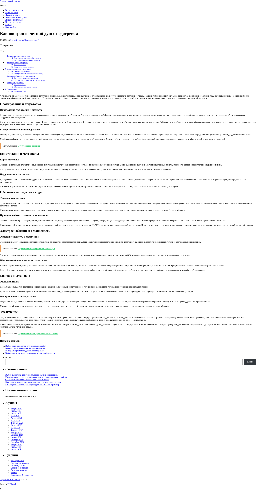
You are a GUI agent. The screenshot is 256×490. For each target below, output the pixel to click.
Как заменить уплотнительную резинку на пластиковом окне (33, 382)
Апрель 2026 (16, 418)
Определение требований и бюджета (27, 58)
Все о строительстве (14, 10)
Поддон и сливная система (24, 67)
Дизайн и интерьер (14, 20)
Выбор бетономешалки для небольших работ (25, 346)
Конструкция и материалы (17, 62)
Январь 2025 (16, 432)
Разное (8, 24)
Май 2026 (15, 416)
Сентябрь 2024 (17, 442)
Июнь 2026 (16, 413)
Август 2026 (16, 408)
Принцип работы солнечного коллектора (29, 74)
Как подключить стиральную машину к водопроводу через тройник (36, 377)
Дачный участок (12, 15)
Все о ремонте (11, 12)
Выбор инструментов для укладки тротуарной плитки (30, 353)
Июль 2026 (16, 411)
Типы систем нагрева (22, 71)
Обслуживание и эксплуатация (25, 87)
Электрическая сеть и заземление (26, 78)
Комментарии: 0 (31, 40)
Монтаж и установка (15, 82)
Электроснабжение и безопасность (21, 76)
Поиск (8, 357)
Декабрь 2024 (17, 435)
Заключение (12, 89)
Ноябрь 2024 (16, 437)
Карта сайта (10, 27)
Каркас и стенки (20, 65)
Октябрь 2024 (17, 440)
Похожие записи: (20, 91)
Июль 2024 (16, 447)
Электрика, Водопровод (16, 17)
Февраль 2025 (17, 430)
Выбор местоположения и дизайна (27, 60)
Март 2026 (15, 420)
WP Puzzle (12, 484)
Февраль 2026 (17, 423)
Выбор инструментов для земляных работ (24, 351)
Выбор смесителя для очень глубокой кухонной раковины (31, 375)
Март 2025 (15, 428)
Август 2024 (16, 444)
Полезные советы (13, 22)
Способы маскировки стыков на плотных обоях (27, 380)
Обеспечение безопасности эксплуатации (29, 80)
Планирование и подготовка (18, 56)
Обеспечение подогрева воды (19, 69)
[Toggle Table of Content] (2, 51)
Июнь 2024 (16, 449)
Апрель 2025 (16, 425)
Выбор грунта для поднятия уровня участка (25, 348)
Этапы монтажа (20, 85)
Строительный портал (10, 1)
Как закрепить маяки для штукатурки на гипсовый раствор (32, 384)
